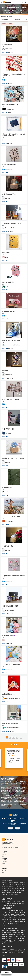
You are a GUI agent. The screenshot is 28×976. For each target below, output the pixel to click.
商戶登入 (17, 828)
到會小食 (21, 917)
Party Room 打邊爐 (17, 936)
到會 (3, 910)
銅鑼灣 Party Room (13, 942)
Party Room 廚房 (20, 934)
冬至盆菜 (18, 923)
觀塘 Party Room (12, 938)
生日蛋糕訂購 (10, 882)
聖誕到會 (18, 910)
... (16, 737)
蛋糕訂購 (4, 882)
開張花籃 (6, 905)
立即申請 (10, 828)
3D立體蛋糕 (12, 890)
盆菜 (8, 921)
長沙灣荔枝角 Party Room (12, 940)
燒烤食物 (17, 921)
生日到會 (18, 914)
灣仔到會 (11, 916)
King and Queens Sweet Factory (13, 892)
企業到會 (13, 914)
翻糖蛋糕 (16, 882)
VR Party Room (12, 934)
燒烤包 (21, 921)
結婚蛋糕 (6, 890)
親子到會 (16, 917)
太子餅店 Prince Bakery (14, 894)
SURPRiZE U (5, 894)
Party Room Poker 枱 (7, 936)
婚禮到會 (16, 916)
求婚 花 (9, 903)
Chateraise (18, 890)
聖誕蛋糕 (11, 886)
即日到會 (9, 919)
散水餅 (21, 884)
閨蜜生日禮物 (8, 952)
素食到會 (8, 914)
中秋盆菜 (12, 921)
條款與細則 (4, 861)
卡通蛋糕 (21, 882)
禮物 (22, 952)
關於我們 (4, 870)
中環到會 (16, 912)
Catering (13, 910)
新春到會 (21, 916)
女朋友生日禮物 (14, 949)
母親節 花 (14, 903)
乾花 (5, 903)
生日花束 (14, 901)
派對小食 (19, 919)
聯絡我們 (4, 872)
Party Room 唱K (8, 932)
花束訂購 (4, 901)
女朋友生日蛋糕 (10, 888)
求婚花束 (19, 901)
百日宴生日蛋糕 (17, 886)
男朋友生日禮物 (5, 949)
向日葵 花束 (12, 905)
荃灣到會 (6, 916)
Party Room (5, 930)
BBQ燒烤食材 (11, 923)
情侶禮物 (20, 951)
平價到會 (21, 912)
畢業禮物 (8, 951)
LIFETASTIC (5, 896)
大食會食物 (7, 910)
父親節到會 (10, 917)
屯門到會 (6, 912)
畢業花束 (9, 901)
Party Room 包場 (12, 930)
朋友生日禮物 (14, 951)
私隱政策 (4, 863)
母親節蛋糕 (10, 884)
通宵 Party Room (16, 932)
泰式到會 (14, 919)
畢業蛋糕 (17, 888)
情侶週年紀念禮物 (16, 952)
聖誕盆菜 (23, 923)
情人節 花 (19, 903)
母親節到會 (4, 925)
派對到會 (11, 912)
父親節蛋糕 (16, 884)
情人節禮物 (20, 949)
